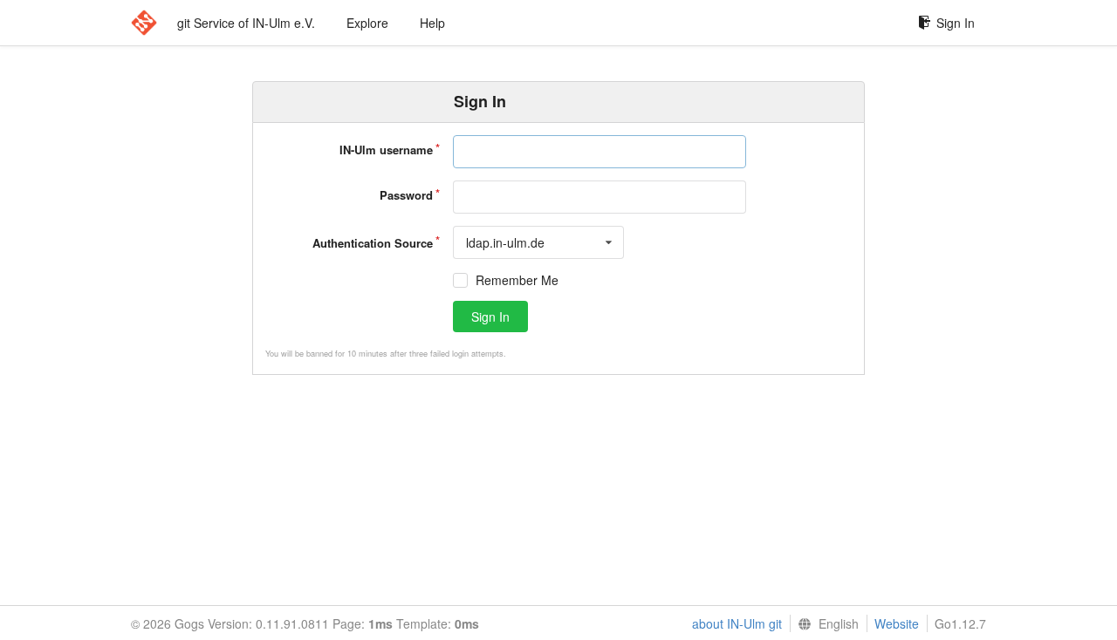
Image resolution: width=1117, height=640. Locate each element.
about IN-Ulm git (737, 623)
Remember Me (517, 280)
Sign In (955, 22)
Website (896, 623)
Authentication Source (372, 243)
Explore (367, 22)
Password (406, 195)
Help (432, 22)
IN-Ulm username (386, 149)
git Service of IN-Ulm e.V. (246, 22)
